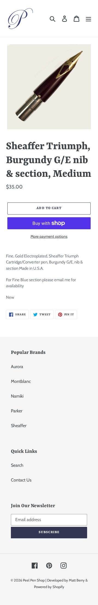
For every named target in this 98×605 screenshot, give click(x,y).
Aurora (17, 366)
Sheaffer (18, 425)
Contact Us (21, 480)
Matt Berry (77, 580)
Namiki (17, 396)
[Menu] (88, 18)
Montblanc (21, 381)
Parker (16, 410)
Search (17, 465)
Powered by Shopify (49, 587)
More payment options (49, 236)
